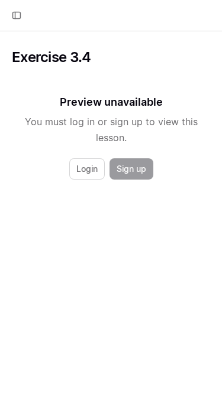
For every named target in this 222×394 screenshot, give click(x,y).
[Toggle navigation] (16, 15)
